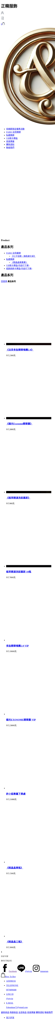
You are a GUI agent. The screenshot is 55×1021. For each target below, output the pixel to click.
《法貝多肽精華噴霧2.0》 (20, 349)
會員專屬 (10, 141)
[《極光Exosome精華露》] (28, 418)
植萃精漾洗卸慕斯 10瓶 (18, 571)
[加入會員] (2, 13)
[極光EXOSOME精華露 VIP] (28, 714)
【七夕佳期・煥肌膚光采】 (23, 256)
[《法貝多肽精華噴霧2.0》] (28, 344)
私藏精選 (10, 135)
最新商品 (5, 1012)
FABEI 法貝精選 (13, 132)
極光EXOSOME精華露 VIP (21, 719)
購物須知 (10, 144)
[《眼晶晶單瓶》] (28, 862)
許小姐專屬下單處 (16, 793)
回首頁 (4, 281)
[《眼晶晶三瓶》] (28, 936)
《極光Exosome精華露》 (19, 423)
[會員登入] (2, 19)
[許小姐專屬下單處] (28, 788)
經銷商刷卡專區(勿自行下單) (19, 268)
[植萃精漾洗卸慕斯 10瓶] (28, 566)
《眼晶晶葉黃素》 (19, 262)
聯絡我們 (10, 147)
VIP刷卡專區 (12, 138)
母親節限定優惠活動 (15, 129)
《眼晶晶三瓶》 (14, 941)
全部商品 (22, 1012)
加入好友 (10, 1017)
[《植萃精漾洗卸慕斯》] (28, 492)
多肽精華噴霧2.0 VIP (17, 645)
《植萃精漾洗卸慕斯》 (18, 497)
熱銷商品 (14, 1012)
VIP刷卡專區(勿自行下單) (17, 265)
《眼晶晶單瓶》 (14, 867)
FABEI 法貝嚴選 (13, 253)
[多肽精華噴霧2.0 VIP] (28, 640)
